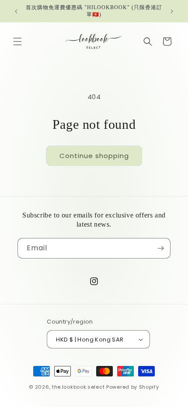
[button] (17, 41)
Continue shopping (94, 155)
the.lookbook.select (78, 386)
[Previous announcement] (16, 11)
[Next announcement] (171, 11)
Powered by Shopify (132, 386)
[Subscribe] (160, 248)
